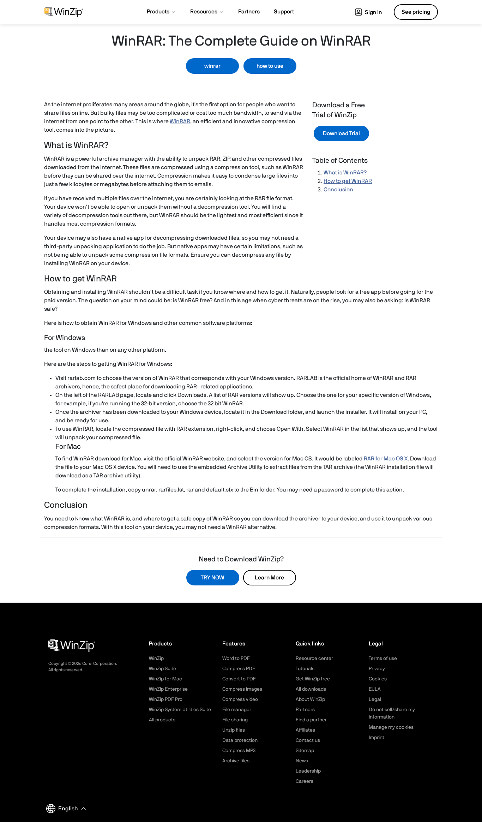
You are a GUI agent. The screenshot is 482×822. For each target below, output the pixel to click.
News (302, 760)
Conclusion (338, 189)
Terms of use (383, 658)
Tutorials (305, 668)
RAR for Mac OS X (386, 458)
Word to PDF (236, 658)
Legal (375, 699)
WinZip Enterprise (168, 689)
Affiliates (305, 730)
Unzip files (233, 730)
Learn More (269, 577)
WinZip (156, 658)
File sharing (235, 719)
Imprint (376, 737)
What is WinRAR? (345, 172)
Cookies (378, 679)
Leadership (308, 771)
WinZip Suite (162, 668)
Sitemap (305, 750)
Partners (305, 709)
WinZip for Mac (165, 679)
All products (162, 719)
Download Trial (341, 133)
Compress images (242, 689)
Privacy (377, 668)
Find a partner (311, 719)
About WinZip (310, 699)
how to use (270, 66)
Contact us (308, 740)
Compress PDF (238, 668)
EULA (375, 689)
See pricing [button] (416, 12)
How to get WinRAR (348, 181)
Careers (304, 781)
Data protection (240, 740)
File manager (236, 709)
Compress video (240, 699)
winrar (212, 66)
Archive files (235, 760)
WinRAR (180, 121)
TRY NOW (212, 577)
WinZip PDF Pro (165, 699)
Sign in (373, 12)
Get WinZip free (313, 679)
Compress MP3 (238, 750)
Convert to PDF (239, 679)
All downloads (311, 689)
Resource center (314, 658)
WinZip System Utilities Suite (180, 709)
